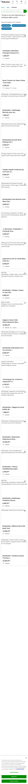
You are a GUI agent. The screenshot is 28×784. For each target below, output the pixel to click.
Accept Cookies (14, 781)
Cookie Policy (20, 769)
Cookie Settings (14, 772)
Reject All (14, 776)
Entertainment (6, 25)
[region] (14, 770)
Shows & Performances (18, 25)
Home (3, 7)
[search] (25, 11)
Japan (8, 7)
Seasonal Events (6, 28)
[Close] (26, 758)
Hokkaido (14, 7)
